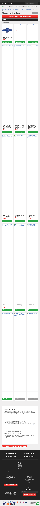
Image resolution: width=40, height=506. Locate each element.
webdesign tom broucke (33, 503)
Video (19, 0)
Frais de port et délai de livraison (10, 475)
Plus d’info (35, 13)
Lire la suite (20, 398)
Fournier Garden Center (11, 491)
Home (3, 9)
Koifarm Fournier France (11, 492)
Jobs (11, 479)
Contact (22, 0)
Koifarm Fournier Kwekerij (10, 493)
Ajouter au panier (8, 42)
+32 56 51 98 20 (30, 453)
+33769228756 (12, 456)
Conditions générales (10, 477)
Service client (10, 476)
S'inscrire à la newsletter (29, 494)
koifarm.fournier (30, 456)
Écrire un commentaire (11, 484)
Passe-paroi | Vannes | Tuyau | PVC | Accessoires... (20, 9)
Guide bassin (27, 0)
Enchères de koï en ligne (11, 494)
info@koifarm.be (12, 453)
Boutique (7, 9)
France (4, 0)
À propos (14, 0)
